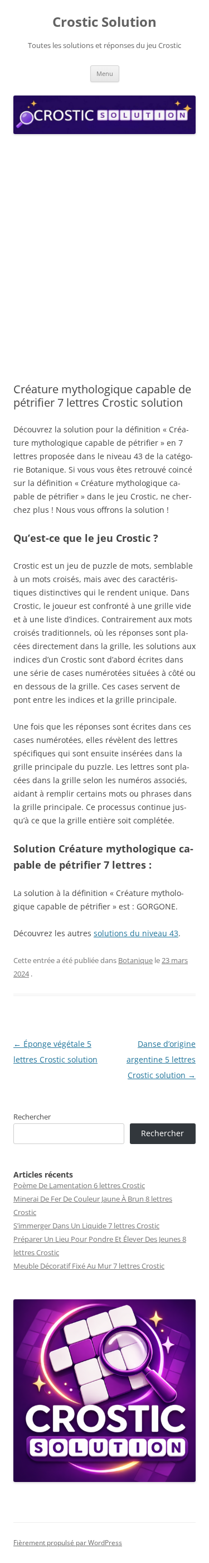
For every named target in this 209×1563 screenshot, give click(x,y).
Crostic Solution (104, 22)
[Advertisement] (104, 259)
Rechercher (32, 1117)
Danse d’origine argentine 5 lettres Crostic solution (161, 1059)
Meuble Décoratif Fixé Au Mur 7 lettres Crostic (88, 1266)
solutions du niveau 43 (136, 933)
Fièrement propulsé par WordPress (67, 1542)
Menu (104, 73)
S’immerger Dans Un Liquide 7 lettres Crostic (86, 1226)
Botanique (135, 960)
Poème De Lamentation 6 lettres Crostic (79, 1185)
